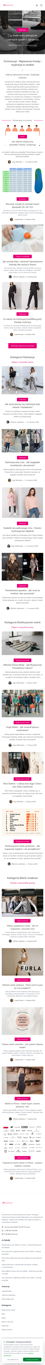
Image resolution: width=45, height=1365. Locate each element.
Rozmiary (22, 199)
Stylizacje (22, 30)
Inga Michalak (7, 1291)
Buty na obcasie (7, 1322)
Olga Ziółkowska (8, 1299)
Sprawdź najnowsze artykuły (22, 346)
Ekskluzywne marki (22, 660)
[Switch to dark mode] (37, 5)
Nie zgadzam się (12, 1359)
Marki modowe (22, 921)
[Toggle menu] (41, 5)
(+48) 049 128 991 (11, 1231)
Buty (3, 1314)
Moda (22, 136)
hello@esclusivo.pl (11, 1234)
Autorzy (6, 1286)
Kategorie (6, 1305)
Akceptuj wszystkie (32, 1359)
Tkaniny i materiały (22, 256)
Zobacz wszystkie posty (22, 362)
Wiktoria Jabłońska (8, 1295)
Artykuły (6, 1240)
